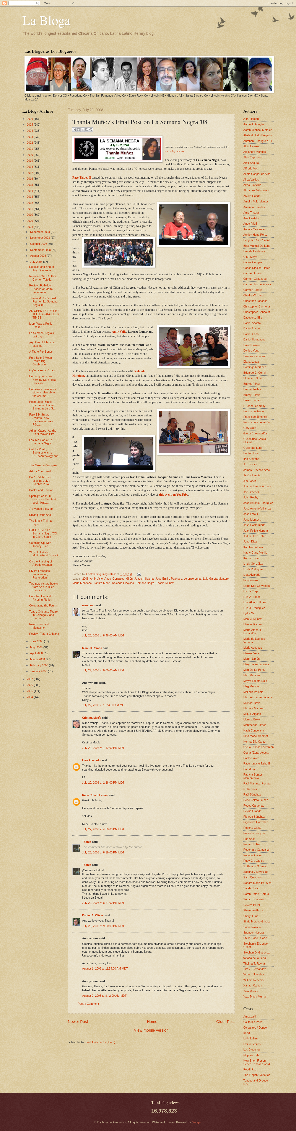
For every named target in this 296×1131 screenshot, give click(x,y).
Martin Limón (251, 658)
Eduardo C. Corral (254, 372)
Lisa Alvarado (91, 760)
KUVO (247, 1033)
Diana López (251, 361)
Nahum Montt (101, 583)
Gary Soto (249, 427)
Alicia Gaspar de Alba (256, 174)
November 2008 (40, 237)
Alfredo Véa (250, 168)
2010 (30, 214)
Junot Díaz (250, 541)
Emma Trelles (252, 389)
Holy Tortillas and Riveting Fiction (40, 598)
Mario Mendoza (82, 583)
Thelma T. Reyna (254, 963)
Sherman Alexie (253, 910)
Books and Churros (41, 490)
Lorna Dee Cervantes (256, 585)
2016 (30, 178)
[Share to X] (82, 129)
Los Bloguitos (251, 1049)
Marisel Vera (251, 653)
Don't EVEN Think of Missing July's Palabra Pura (42, 481)
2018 (30, 166)
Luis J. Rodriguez (254, 608)
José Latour (250, 514)
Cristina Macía (91, 717)
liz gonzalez (250, 580)
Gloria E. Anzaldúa (255, 433)
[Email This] (74, 129)
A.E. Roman (251, 118)
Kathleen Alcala (253, 547)
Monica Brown (252, 719)
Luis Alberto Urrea (254, 602)
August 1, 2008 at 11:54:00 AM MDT (105, 968)
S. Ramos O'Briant (255, 866)
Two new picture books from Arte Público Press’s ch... (43, 587)
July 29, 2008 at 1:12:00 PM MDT (103, 748)
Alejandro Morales (254, 151)
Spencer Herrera (253, 932)
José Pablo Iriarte (254, 525)
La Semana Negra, (208, 160)
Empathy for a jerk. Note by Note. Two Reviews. (42, 380)
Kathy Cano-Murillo (255, 552)
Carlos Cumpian (253, 262)
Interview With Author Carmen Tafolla (42, 278)
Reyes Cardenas (253, 805)
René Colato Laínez (255, 800)
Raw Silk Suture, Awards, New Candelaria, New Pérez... (41, 419)
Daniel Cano (251, 334)
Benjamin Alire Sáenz (256, 240)
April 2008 (37, 653)
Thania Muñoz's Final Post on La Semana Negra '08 (43, 302)
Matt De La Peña (254, 669)
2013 (30, 196)
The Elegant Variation (256, 1075)
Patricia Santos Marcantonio (253, 776)
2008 (85, 578)
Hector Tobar (251, 453)
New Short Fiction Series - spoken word (256, 1062)
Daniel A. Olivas (93, 915)
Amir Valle (119, 331)
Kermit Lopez (251, 558)
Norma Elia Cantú (254, 741)
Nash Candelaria (253, 730)
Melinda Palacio (253, 692)
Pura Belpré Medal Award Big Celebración (40, 361)
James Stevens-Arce (256, 470)
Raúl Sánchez (252, 794)
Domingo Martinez (254, 367)
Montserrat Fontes (254, 725)
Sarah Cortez (251, 888)
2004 (30, 697)
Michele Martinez (254, 708)
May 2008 (36, 647)
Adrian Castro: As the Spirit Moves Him (42, 432)
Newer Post (78, 1021)
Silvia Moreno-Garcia (256, 921)
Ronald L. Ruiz (252, 844)
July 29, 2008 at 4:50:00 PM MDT (103, 829)
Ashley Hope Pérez (255, 234)
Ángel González (114, 578)
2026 (30, 118)
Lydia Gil (248, 613)
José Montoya (252, 519)
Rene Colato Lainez (95, 795)
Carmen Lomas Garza (257, 284)
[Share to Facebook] (87, 129)
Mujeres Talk (251, 1055)
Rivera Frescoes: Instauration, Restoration (40, 574)
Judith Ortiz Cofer (254, 536)
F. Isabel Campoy (254, 406)
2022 (30, 142)
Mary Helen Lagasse (256, 664)
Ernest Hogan (251, 400)
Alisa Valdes (251, 179)
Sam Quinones (252, 877)
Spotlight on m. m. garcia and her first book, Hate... (42, 499)
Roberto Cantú (252, 827)
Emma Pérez (251, 383)
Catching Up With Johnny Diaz (40, 544)
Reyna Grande (252, 811)
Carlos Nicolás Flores (256, 268)
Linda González (253, 563)
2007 (30, 679)
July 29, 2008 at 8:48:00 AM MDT (103, 635)
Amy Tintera (251, 212)
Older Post (225, 1021)
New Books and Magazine (39, 626)
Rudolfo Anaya (252, 855)
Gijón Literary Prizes (42, 370)
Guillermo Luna (252, 447)
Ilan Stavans (251, 458)
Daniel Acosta (252, 323)
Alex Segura (251, 162)
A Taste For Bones (41, 351)
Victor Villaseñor (253, 974)
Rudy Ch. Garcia (253, 860)
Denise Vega (251, 350)
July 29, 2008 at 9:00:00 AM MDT (103, 670)
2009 (30, 220)
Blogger (196, 1122)
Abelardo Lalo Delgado (257, 135)
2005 (30, 691)
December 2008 (40, 231)
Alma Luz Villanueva (256, 190)
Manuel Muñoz (252, 619)
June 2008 (37, 641)
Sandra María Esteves (257, 882)
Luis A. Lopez (251, 596)
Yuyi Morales (251, 991)
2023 (30, 136)
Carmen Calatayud (255, 278)
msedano (88, 605)
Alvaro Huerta (251, 196)
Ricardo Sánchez (254, 816)
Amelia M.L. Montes (256, 201)
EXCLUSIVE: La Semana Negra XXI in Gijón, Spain (43, 533)
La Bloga (46, 20)
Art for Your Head (40, 471)
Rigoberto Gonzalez (255, 822)
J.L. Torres (250, 464)
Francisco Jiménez (255, 416)
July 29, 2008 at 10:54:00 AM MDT (104, 705)
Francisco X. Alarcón (256, 422)
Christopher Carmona (256, 306)
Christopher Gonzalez (256, 312)
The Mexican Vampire (43, 465)
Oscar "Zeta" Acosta (256, 752)
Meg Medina (251, 686)
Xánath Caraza (252, 985)
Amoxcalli (249, 1016)
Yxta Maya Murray (255, 996)
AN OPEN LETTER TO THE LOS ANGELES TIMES (44, 314)
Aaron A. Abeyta (253, 124)
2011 (30, 208)
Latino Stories (252, 1044)
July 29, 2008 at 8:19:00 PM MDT (103, 852)
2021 (30, 148)
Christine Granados (255, 300)
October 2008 (39, 243)
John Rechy (250, 497)
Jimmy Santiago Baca (257, 486)
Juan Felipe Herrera (255, 530)
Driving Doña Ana (40, 514)
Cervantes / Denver (255, 1027)
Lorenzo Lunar (192, 578)
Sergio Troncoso (253, 899)
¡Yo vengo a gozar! (41, 508)
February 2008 (39, 665)
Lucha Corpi (250, 591)
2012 (30, 202)
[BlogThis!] (78, 129)
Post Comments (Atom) (100, 1042)
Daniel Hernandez (254, 339)
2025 (30, 124)
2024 (30, 130)
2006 (30, 685)
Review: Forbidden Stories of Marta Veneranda (41, 289)
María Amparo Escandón (252, 631)
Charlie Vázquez (253, 295)
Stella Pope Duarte (255, 938)
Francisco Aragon (254, 411)
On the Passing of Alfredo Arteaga (40, 563)
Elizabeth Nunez (253, 378)
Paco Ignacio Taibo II (256, 763)
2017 (30, 172)
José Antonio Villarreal (257, 508)
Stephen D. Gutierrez (256, 952)
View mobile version (151, 1030)
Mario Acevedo (252, 647)
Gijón (129, 578)
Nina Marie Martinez (255, 736)
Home (152, 1021)
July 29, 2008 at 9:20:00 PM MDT (103, 926)
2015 (30, 184)
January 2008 (39, 671)
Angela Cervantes (254, 229)
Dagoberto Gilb (252, 317)
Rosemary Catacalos (256, 849)
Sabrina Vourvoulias (255, 871)
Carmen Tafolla (252, 289)
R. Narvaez (250, 789)
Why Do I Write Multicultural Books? (43, 554)
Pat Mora (249, 769)
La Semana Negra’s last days (41, 334)
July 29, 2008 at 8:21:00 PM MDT (103, 902)
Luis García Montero (216, 578)
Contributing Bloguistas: (101, 574)
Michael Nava (251, 703)
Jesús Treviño (252, 475)
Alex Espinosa (252, 157)
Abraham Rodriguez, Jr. (258, 141)
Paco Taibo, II (82, 177)
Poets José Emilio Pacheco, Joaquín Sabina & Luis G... (42, 405)
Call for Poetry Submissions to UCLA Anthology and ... (43, 454)
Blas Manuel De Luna (256, 245)
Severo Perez (251, 905)
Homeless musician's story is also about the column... (42, 393)
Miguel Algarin (252, 713)
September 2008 (41, 250)
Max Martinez (251, 675)
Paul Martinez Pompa (256, 783)
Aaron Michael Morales (257, 130)
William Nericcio (253, 980)
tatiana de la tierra (254, 958)
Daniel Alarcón (252, 328)
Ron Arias (249, 838)
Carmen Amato (252, 273)
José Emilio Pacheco (168, 578)
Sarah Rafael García (256, 894)
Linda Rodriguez (253, 569)
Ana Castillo (251, 218)
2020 (30, 154)
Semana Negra (145, 583)
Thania (86, 841)
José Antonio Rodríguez (258, 503)
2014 (30, 190)
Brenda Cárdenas (254, 251)
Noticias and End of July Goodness (41, 268)
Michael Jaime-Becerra (257, 697)
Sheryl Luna (250, 916)
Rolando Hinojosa (123, 583)
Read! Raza (250, 1069)
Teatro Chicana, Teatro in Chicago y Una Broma (43, 615)
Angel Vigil (250, 223)
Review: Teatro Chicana (44, 633)
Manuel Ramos (92, 648)
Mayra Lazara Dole (255, 680)
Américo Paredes (254, 207)
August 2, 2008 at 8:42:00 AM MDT (104, 995)
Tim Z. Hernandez (254, 969)
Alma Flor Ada (252, 185)
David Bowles (251, 345)
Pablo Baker (251, 758)
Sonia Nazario (252, 927)
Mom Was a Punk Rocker (40, 325)
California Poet (252, 1022)
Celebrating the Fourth (43, 605)
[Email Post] (138, 574)
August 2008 (38, 255)
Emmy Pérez (251, 394)
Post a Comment (88, 1003)
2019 (30, 160)
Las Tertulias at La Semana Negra (40, 441)
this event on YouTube (173, 494)
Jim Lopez (249, 481)
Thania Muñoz (165, 583)
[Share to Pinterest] (91, 129)
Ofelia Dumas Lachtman (258, 747)
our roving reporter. (174, 151)
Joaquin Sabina (144, 578)
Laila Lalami (250, 1038)
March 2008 (38, 659)
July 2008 (36, 261)
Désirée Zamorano (254, 356)
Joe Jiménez (251, 492)
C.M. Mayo (250, 256)
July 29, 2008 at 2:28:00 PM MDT (103, 782)
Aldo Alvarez (251, 146)
